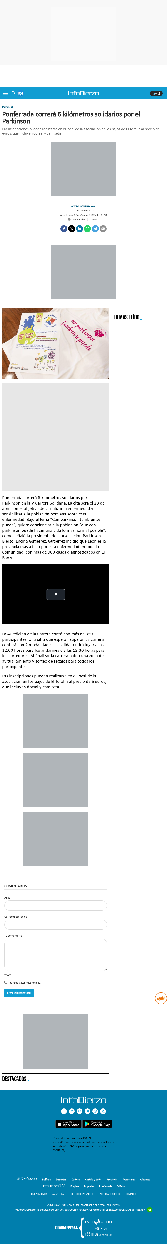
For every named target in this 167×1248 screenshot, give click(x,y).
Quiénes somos (39, 1194)
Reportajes (129, 1179)
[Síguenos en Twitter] (72, 1111)
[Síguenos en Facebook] (64, 1111)
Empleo (74, 1186)
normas (36, 982)
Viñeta (121, 1186)
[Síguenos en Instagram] (79, 1111)
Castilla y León (93, 1179)
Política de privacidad (82, 1194)
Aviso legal (58, 1194)
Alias (7, 898)
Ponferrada (105, 1186)
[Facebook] (63, 228)
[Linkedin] (79, 228)
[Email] (103, 228)
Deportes (7, 106)
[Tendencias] (27, 1179)
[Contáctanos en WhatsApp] (95, 1111)
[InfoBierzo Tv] (54, 1186)
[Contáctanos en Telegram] (87, 1111)
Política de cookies (110, 1194)
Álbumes (145, 1179)
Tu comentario (13, 936)
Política (46, 1179)
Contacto (131, 1194)
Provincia (112, 1179)
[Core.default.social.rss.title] (103, 1111)
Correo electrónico (15, 917)
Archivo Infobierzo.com (83, 206)
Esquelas (89, 1186)
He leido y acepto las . (25, 982)
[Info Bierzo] (84, 1102)
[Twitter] (71, 228)
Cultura (76, 1179)
